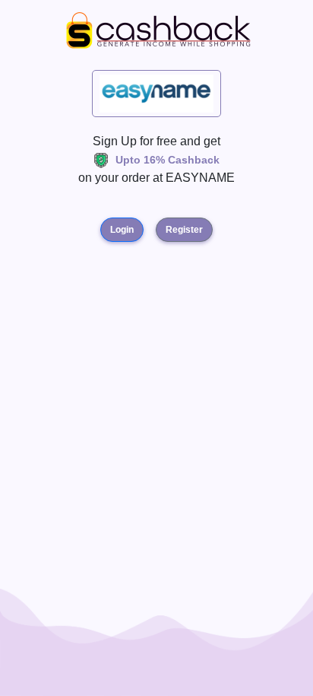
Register (184, 229)
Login (122, 229)
